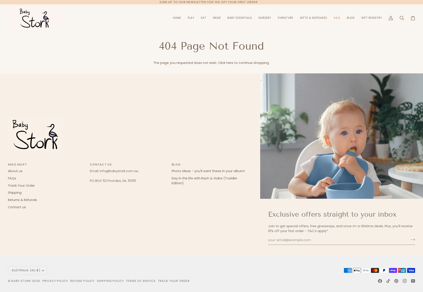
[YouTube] (413, 281)
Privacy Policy (55, 281)
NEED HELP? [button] (17, 164)
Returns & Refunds (22, 200)
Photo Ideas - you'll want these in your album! (208, 171)
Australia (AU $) (26, 270)
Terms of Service (141, 281)
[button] (191, 18)
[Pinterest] (396, 281)
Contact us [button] (101, 164)
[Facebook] (380, 281)
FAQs (12, 178)
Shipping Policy (110, 281)
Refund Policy (82, 281)
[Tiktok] (388, 281)
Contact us (17, 207)
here (229, 63)
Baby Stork (21, 281)
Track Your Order (21, 185)
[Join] (411, 239)
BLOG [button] (176, 164)
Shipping (15, 192)
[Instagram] (405, 281)
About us (15, 171)
